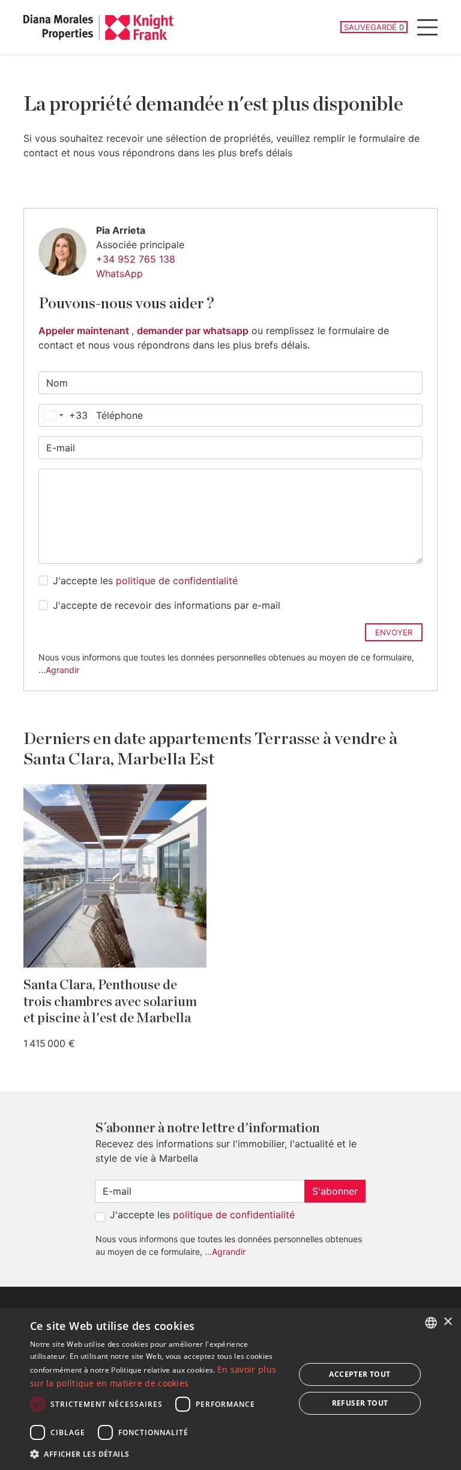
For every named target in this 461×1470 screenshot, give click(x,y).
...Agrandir (58, 670)
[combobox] (63, 415)
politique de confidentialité (177, 581)
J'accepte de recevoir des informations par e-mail (166, 605)
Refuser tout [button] (360, 1403)
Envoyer (393, 632)
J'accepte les (145, 581)
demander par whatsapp (193, 331)
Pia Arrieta (120, 230)
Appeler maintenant (84, 331)
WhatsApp (119, 273)
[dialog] (230, 1389)
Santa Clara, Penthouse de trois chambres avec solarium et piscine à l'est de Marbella (110, 1001)
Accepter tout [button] (359, 1374)
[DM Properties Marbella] (98, 27)
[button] (158, 1454)
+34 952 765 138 (135, 259)
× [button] (447, 1321)
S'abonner (335, 1191)
